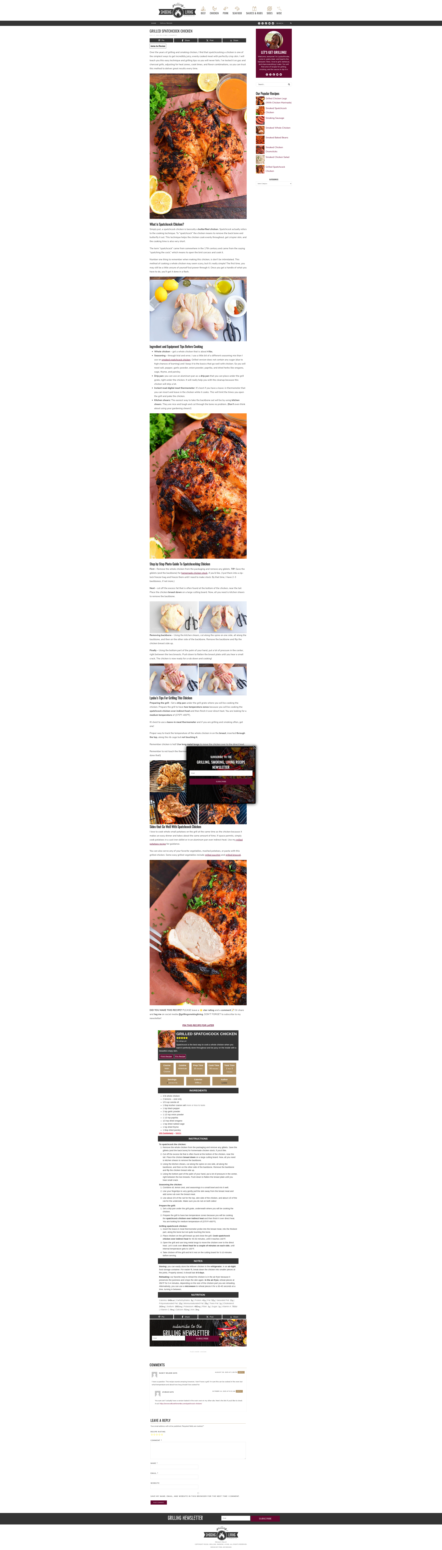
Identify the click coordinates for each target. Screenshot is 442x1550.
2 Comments (172, 35)
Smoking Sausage (275, 118)
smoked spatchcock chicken (176, 359)
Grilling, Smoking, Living (177, 10)
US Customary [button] (166, 1133)
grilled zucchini (212, 854)
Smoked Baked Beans (277, 137)
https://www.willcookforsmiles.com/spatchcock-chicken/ (181, 1403)
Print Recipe (166, 1056)
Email (154, 1473)
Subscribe (202, 1338)
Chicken (203, 1352)
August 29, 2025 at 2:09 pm (226, 1372)
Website (155, 1483)
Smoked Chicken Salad (277, 157)
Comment (156, 1440)
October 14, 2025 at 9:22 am (223, 1391)
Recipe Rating (158, 1432)
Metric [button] (178, 1133)
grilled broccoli (233, 854)
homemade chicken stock (194, 573)
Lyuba (224, 1082)
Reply (241, 1372)
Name (154, 1463)
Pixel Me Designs (225, 1547)
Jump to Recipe (158, 46)
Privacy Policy (221, 1542)
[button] (177, 1038)
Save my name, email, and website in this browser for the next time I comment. (195, 1496)
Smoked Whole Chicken (278, 127)
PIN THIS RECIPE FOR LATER (198, 1025)
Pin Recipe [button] (180, 1056)
